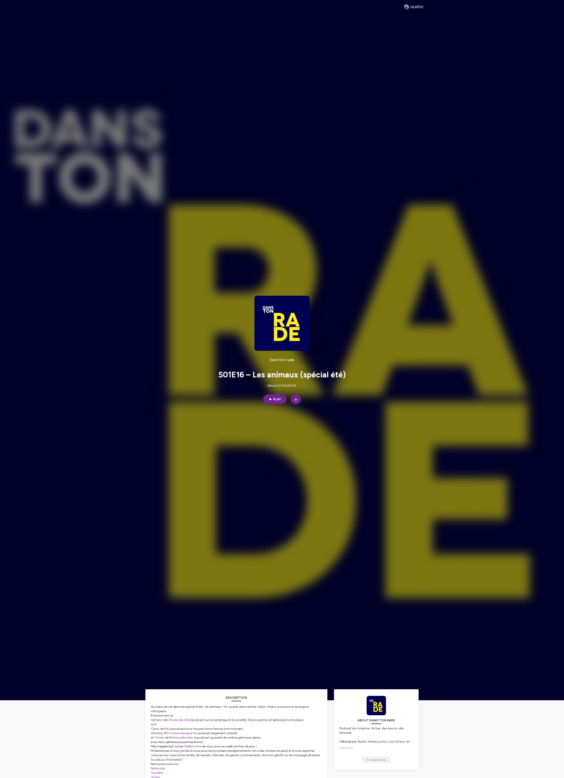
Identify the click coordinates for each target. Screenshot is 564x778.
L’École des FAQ (179, 720)
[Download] (296, 399)
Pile (166, 729)
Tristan (159, 737)
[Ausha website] (413, 7)
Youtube (157, 773)
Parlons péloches (181, 737)
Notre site (158, 768)
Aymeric (156, 720)
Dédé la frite (192, 746)
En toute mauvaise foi (181, 733)
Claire (155, 729)
